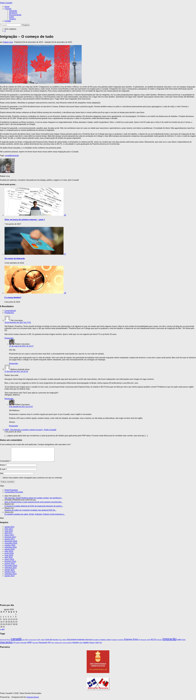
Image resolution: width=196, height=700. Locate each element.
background (3, 639)
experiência (120, 639)
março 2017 (9, 535)
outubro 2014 (10, 572)
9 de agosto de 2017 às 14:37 (21, 407)
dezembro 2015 (11, 566)
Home (7, 7)
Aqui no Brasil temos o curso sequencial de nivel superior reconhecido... (33, 502)
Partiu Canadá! (6, 3)
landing (18, 642)
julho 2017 (9, 529)
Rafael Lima (8, 42)
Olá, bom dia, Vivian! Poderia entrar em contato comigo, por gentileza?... (33, 498)
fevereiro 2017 (10, 537)
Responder (9, 338)
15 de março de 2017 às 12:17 (21, 346)
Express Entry (131, 639)
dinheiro (64, 639)
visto (97, 642)
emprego (81, 639)
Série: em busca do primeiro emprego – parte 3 (25, 220)
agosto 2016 (10, 549)
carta (23, 639)
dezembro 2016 (11, 541)
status (80, 642)
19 (65, 293)
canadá (8, 155)
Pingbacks (9, 313)
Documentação (15, 15)
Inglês (11, 17)
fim (139, 639)
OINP (29, 642)
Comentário (5, 461)
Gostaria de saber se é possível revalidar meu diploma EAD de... (30, 510)
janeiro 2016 (10, 563)
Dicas (60, 639)
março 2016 (9, 559)
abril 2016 (9, 557)
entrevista (88, 639)
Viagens (12, 19)
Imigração (13, 11)
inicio (183, 639)
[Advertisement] (98, 590)
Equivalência (96, 639)
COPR (38, 639)
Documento (72, 639)
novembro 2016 (11, 543)
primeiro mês (58, 642)
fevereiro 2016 (10, 561)
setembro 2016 (11, 547)
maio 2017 (9, 531)
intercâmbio (6, 642)
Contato (8, 21)
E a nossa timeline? (13, 297)
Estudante (114, 639)
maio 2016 (9, 555)
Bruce (8, 639)
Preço (52, 642)
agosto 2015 (10, 570)
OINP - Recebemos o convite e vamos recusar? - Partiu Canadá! (30, 430)
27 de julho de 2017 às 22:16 (16, 371)
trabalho (86, 642)
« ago (2, 629)
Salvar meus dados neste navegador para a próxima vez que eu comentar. (32, 478)
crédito (42, 639)
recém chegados (67, 642)
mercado (23, 642)
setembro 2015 (11, 568)
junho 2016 (9, 553)
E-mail (3, 469)
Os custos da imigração (15, 258)
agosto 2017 (10, 527)
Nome (3, 465)
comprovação (32, 639)
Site (1, 473)
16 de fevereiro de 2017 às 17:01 (18, 322)
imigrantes (159, 639)
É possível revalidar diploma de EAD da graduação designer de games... (34, 506)
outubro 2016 (10, 545)
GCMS (148, 639)
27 (65, 254)
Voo (100, 642)
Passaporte (43, 642)
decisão (55, 639)
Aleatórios (13, 13)
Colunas (8, 9)
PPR (49, 642)
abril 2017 (9, 533)
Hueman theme (33, 697)
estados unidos (105, 639)
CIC (26, 639)
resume (75, 642)
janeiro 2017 (10, 539)
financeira (143, 639)
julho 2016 (9, 551)
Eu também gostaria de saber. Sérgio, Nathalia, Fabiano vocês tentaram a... (35, 514)
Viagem (92, 642)
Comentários (10, 311)
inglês (179, 639)
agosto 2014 (10, 576)
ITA (14, 642)
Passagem (35, 642)
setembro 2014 (11, 574)
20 (65, 215)
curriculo (48, 639)
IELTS (153, 639)
